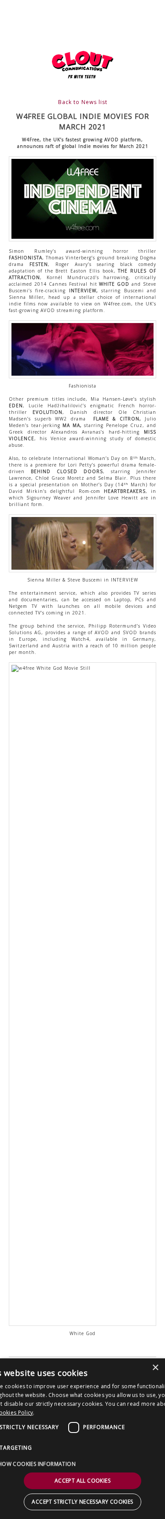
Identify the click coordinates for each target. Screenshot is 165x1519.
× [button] (155, 1368)
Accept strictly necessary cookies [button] (82, 1501)
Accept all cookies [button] (82, 1480)
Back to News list (82, 102)
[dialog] (82, 1438)
